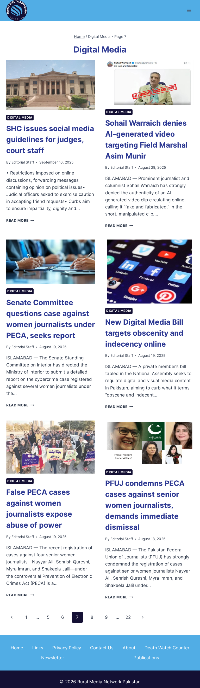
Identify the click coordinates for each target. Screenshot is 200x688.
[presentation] (50, 85)
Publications (146, 657)
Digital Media (20, 117)
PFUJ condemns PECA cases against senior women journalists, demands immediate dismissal (145, 505)
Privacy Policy (66, 647)
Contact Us (102, 647)
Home (17, 647)
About (129, 647)
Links (37, 647)
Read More (20, 220)
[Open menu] (189, 10)
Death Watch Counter (167, 647)
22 (128, 617)
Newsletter (52, 657)
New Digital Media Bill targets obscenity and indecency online (144, 333)
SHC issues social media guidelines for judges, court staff (50, 139)
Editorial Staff (22, 162)
